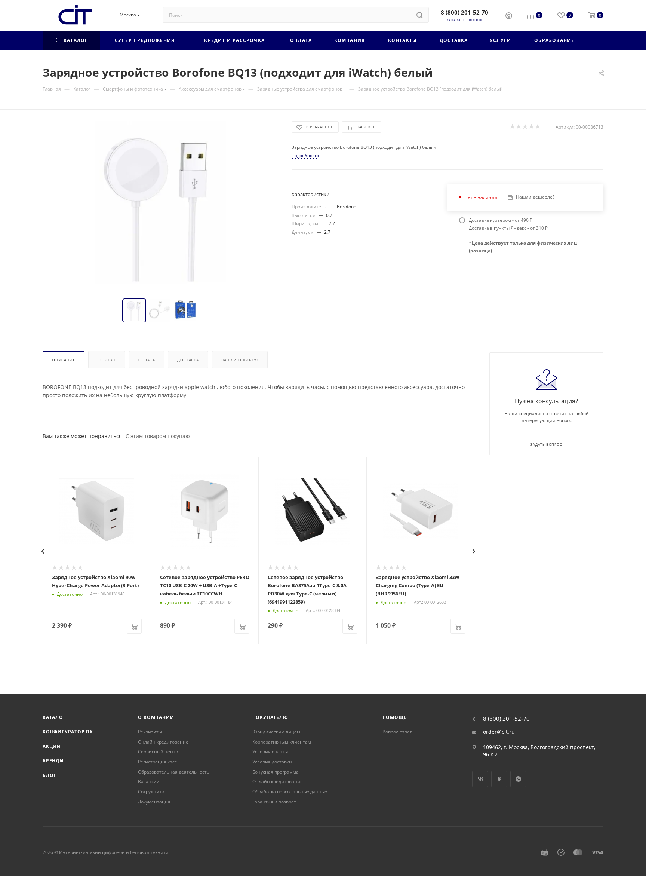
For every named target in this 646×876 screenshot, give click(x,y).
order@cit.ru (499, 732)
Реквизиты (150, 732)
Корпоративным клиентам (281, 742)
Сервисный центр (158, 751)
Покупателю (270, 717)
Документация (154, 802)
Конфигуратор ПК (68, 732)
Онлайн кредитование (163, 742)
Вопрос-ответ (397, 732)
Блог (49, 775)
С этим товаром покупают (159, 435)
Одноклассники (499, 779)
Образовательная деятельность (173, 772)
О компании (156, 717)
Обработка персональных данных (289, 791)
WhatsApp (518, 779)
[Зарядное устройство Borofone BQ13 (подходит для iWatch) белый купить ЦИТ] (160, 205)
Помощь (394, 717)
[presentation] (43, 551)
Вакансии (149, 781)
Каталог (54, 717)
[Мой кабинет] (508, 16)
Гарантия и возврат (274, 802)
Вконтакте (480, 779)
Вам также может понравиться (82, 435)
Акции (52, 746)
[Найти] (419, 15)
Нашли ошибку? (239, 359)
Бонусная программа (275, 772)
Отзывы (107, 359)
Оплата (146, 359)
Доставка (188, 359)
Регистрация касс (157, 762)
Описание (63, 359)
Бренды (53, 760)
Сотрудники (151, 791)
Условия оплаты (270, 751)
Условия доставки (272, 762)
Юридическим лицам (276, 732)
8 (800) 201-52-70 (464, 12)
